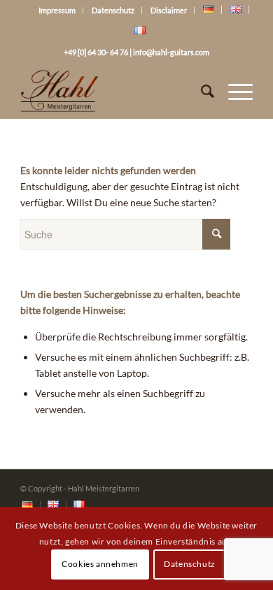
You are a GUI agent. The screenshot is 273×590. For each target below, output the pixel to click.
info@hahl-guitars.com (171, 52)
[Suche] (200, 91)
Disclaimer (168, 10)
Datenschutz (113, 10)
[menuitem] (27, 505)
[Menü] (233, 91)
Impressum (57, 10)
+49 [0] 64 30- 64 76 (96, 52)
